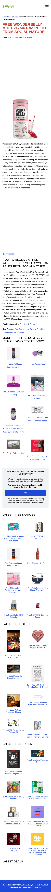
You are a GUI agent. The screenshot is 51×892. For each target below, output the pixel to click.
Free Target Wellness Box (13, 453)
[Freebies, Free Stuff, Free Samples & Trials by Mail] (8, 7)
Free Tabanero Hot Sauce (37, 563)
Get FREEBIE (8, 254)
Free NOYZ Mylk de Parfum (37, 537)
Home (4, 16)
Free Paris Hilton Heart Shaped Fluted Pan (37, 646)
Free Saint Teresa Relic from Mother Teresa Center (38, 736)
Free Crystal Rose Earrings (13, 849)
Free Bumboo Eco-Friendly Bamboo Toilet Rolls (13, 822)
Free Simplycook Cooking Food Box (13, 797)
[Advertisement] (25, 68)
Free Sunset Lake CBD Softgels (13, 616)
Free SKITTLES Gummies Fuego (37, 616)
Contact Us (37, 887)
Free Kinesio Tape (37, 364)
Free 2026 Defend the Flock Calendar (13, 677)
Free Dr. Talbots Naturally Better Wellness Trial (37, 797)
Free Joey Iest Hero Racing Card (13, 656)
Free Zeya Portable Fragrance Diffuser (13, 711)
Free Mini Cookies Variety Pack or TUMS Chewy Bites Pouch (13, 538)
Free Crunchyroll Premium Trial (37, 761)
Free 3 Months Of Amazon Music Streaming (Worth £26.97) (37, 823)
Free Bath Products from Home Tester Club (38, 589)
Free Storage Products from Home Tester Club (37, 704)
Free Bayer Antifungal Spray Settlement (13, 564)
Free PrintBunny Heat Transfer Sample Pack (13, 773)
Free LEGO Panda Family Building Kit (13, 731)
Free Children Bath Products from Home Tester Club (13, 590)
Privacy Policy (22, 887)
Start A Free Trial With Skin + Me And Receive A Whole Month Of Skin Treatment (37, 851)
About (30, 887)
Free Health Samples (13, 16)
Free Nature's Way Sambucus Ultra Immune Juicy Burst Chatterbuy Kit (13, 429)
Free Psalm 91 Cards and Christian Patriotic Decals (37, 686)
